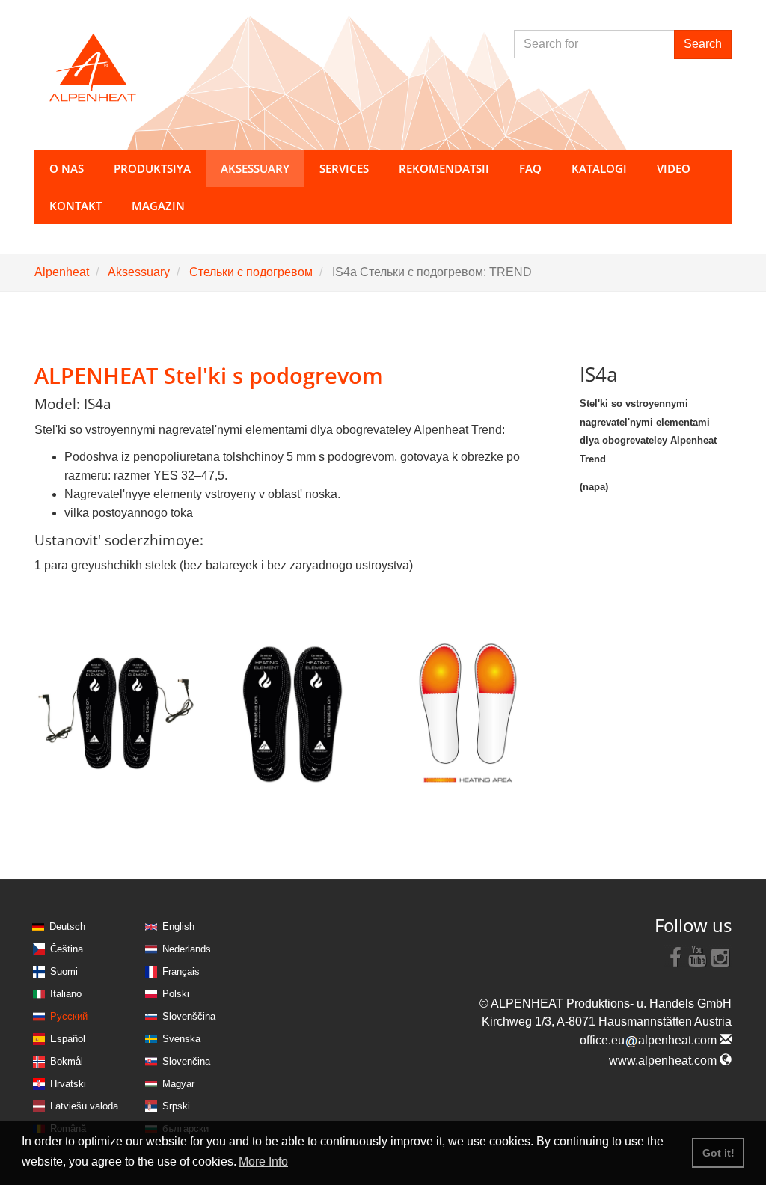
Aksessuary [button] (255, 168)
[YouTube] (698, 956)
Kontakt (75, 205)
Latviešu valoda (84, 1106)
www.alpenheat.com (664, 1060)
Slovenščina (188, 1016)
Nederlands (186, 949)
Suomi (64, 971)
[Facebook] (675, 956)
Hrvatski (68, 1083)
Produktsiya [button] (152, 168)
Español (67, 1038)
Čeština (66, 949)
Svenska (181, 1038)
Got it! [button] (718, 1153)
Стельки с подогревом (251, 272)
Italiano (66, 993)
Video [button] (673, 168)
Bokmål (66, 1061)
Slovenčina (186, 1061)
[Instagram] (720, 956)
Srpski (176, 1106)
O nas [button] (66, 168)
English (178, 926)
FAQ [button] (530, 168)
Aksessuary (139, 272)
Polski (175, 993)
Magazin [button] (158, 205)
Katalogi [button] (599, 168)
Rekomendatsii (444, 168)
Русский (69, 1016)
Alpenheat (61, 272)
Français (181, 971)
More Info (263, 1161)
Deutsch (67, 926)
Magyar (178, 1083)
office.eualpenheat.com (650, 1040)
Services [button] (344, 168)
